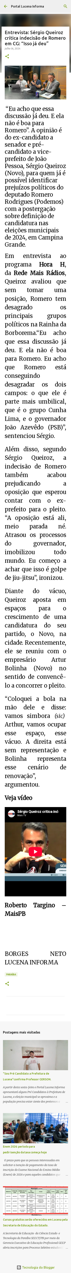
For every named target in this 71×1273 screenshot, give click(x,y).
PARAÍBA (11, 974)
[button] (7, 56)
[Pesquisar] (65, 6)
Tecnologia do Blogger (38, 1267)
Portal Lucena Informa (27, 6)
